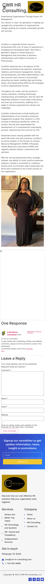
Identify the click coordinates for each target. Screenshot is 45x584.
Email (4, 406)
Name (4, 398)
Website (4, 415)
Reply (2, 351)
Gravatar (29, 349)
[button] (4, 7)
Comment (6, 370)
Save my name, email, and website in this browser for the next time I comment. (19, 426)
